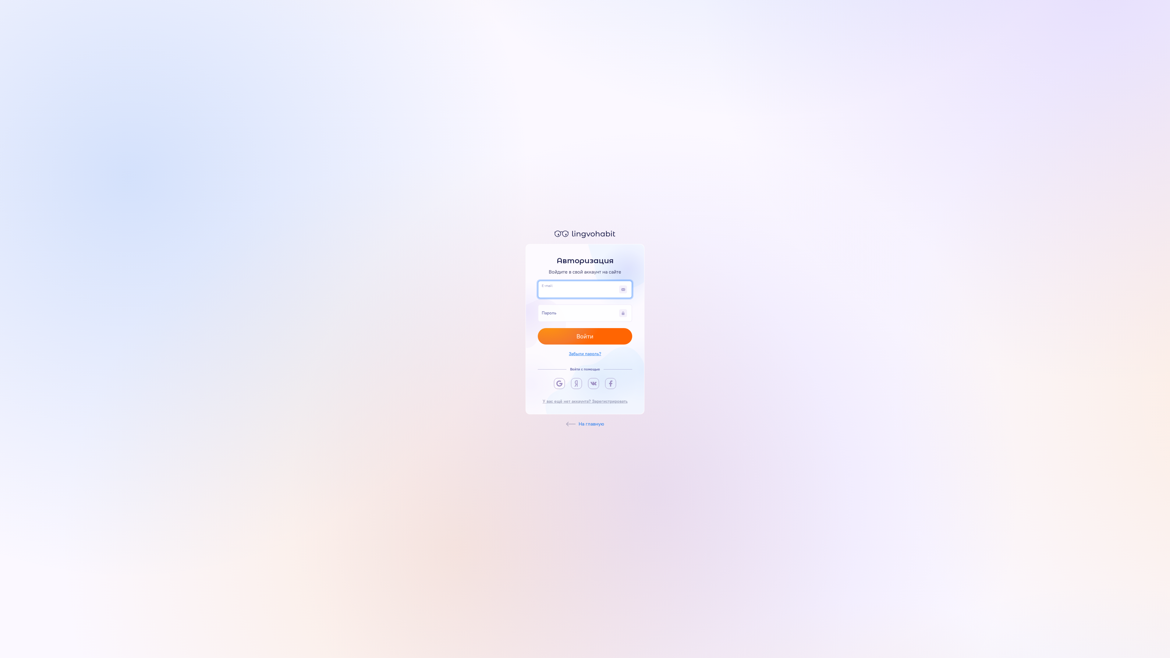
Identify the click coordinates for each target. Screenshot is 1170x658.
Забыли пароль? (585, 353)
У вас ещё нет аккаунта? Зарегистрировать (585, 401)
